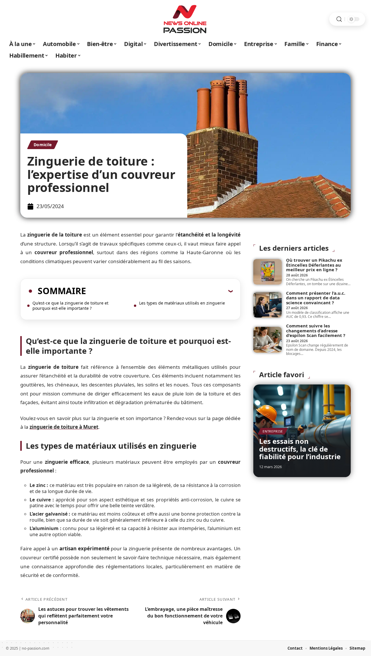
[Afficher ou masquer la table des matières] (159, 290)
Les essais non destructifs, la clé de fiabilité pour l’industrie (300, 448)
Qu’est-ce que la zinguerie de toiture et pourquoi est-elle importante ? (70, 305)
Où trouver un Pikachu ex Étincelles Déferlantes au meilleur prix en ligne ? (314, 264)
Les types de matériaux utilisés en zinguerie (182, 303)
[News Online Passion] (185, 19)
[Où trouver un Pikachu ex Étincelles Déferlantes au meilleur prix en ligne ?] (267, 272)
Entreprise (273, 431)
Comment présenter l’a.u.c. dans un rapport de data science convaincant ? (315, 297)
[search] (339, 19)
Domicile (43, 144)
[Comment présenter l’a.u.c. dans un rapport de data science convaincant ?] (267, 305)
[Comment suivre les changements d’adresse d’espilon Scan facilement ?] (267, 339)
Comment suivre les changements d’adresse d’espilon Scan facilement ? (315, 330)
